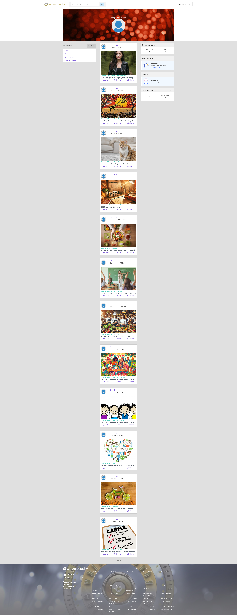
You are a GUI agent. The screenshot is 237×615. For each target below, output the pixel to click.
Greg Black (114, 45)
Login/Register (184, 4)
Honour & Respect (131, 585)
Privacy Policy (68, 589)
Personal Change (147, 598)
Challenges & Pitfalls (114, 571)
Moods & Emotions (131, 593)
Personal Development (167, 598)
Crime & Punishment (166, 571)
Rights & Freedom (131, 601)
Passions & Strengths (114, 598)
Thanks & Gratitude (131, 606)
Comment (119, 80)
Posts (67, 54)
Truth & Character (131, 609)
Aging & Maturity (148, 568)
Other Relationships (166, 593)
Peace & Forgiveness (131, 598)
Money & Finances (113, 593)
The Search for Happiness (116, 76)
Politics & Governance (97, 601)
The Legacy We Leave (149, 606)
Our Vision (67, 584)
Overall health (95, 598)
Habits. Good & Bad (114, 205)
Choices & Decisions (131, 571)
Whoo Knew (69, 57)
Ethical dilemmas (113, 581)
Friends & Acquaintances (116, 377)
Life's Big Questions (148, 588)
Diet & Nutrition (112, 248)
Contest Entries (70, 60)
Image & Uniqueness (166, 585)
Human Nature (147, 585)
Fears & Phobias (165, 581)
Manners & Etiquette (97, 593)
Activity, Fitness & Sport (132, 568)
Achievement (112, 568)
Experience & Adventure (132, 581)
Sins (110, 606)
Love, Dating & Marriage (167, 588)
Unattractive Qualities (149, 609)
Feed (67, 50)
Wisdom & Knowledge (166, 609)
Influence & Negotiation (115, 588)
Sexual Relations (96, 606)
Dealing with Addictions (115, 576)
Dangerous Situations (97, 576)
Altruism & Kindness (166, 568)
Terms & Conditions (70, 586)
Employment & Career (114, 291)
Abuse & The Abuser (97, 568)
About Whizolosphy (70, 582)
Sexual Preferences (165, 601)
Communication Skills (149, 571)
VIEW (171, 90)
